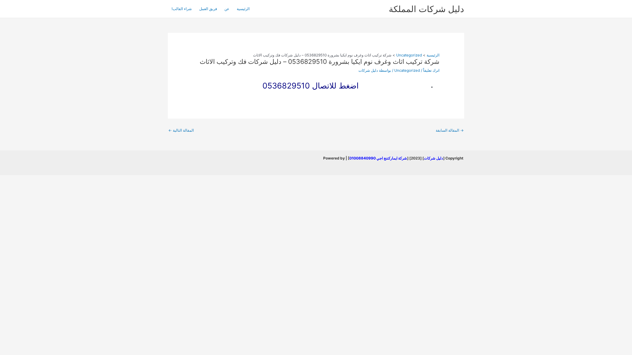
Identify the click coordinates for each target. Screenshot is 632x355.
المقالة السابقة (450, 130)
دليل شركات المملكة (426, 9)
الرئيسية (243, 8)
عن (226, 8)
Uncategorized (407, 70)
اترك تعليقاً (431, 70)
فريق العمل (208, 8)
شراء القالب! (182, 8)
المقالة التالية (181, 130)
